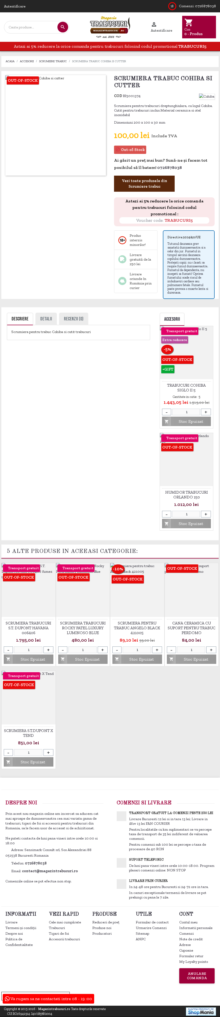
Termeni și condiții (20, 928)
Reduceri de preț (105, 922)
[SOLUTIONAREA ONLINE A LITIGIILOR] (131, 995)
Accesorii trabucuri (64, 939)
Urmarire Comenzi (151, 928)
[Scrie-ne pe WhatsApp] (185, 168)
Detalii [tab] (46, 319)
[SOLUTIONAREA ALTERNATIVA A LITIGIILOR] (189, 995)
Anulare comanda (197, 976)
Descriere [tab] (20, 319)
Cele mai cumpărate (65, 922)
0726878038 (205, 6)
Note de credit (191, 939)
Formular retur (191, 956)
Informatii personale (195, 928)
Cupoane (186, 950)
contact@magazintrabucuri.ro (50, 871)
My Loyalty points (193, 961)
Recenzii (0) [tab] (73, 319)
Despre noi (14, 933)
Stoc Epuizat (183, 421)
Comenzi (186, 933)
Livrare (11, 922)
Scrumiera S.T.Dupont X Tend (28, 733)
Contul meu (188, 922)
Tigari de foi (59, 933)
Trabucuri (57, 928)
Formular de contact (152, 922)
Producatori (102, 933)
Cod (118, 96)
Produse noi (101, 928)
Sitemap (142, 933)
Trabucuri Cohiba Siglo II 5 (186, 388)
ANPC (141, 939)
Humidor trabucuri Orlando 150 (186, 495)
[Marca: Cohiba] (207, 96)
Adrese (185, 944)
